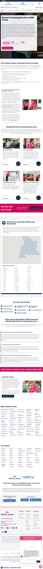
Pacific (16, 284)
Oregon (28, 459)
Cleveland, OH (4, 433)
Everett (29, 271)
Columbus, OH (13, 411)
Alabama (3, 448)
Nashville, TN (21, 428)
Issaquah (4, 276)
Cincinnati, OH (4, 431)
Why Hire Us (28, 514)
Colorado (3, 457)
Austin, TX (3, 416)
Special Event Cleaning (34, 306)
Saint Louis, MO (30, 431)
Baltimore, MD (4, 418)
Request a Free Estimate (36, 208)
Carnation (4, 270)
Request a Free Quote (7, 48)
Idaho (11, 453)
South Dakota (38, 448)
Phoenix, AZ (29, 419)
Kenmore (16, 276)
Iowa (11, 459)
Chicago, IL (3, 428)
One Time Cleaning (28, 149)
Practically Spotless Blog (36, 515)
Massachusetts (21, 450)
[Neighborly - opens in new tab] (28, 478)
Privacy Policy (12, 553)
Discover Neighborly (8, 500)
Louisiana (12, 466)
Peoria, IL (29, 417)
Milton (4, 282)
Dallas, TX (12, 413)
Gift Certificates (36, 528)
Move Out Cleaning (21, 312)
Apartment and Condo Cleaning (31, 182)
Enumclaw (16, 271)
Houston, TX (12, 422)
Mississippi (20, 457)
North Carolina (30, 453)
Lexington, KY (21, 409)
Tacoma (4, 290)
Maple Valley (17, 279)
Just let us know (15, 81)
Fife (28, 273)
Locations (10, 10)
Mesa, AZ (20, 419)
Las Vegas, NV (13, 435)
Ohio (28, 455)
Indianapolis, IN (13, 424)
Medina (4, 281)
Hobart (29, 274)
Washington (17, 10)
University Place (17, 290)
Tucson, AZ (37, 429)
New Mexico (29, 448)
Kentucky (12, 464)
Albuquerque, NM (5, 409)
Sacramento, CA (30, 428)
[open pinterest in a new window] (16, 528)
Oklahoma (29, 457)
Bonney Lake (5, 268)
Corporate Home (35, 525)
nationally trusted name (7, 105)
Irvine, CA (12, 427)
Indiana (11, 457)
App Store (25, 499)
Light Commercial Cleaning (9, 182)
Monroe (16, 282)
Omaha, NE (29, 413)
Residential (21, 514)
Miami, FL (20, 422)
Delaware (3, 462)
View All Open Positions (8, 396)
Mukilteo (4, 284)
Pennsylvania (29, 462)
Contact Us (28, 518)
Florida (11, 448)
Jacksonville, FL (13, 429)
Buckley (29, 268)
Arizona (3, 450)
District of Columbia (3, 465)
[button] (18, 7)
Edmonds (4, 271)
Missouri (20, 459)
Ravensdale (17, 285)
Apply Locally (27, 521)
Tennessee (37, 450)
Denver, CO (12, 415)
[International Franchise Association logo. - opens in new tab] (3, 532)
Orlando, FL (29, 415)
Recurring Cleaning (7, 149)
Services (21, 511)
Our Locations (36, 520)
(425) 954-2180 (7, 518)
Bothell (16, 268)
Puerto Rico (29, 464)
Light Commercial (21, 517)
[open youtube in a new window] (8, 528)
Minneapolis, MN (21, 426)
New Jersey (20, 466)
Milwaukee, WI (21, 424)
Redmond (29, 285)
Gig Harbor (16, 274)
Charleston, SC (4, 424)
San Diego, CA (38, 416)
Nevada (19, 464)
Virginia (36, 457)
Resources (36, 511)
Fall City (4, 273)
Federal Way (17, 273)
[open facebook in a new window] (2, 528)
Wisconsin (37, 462)
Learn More (5, 164)
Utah (36, 455)
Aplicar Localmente (28, 525)
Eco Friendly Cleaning (36, 310)
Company (28, 511)
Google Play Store (36, 499)
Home (4, 10)
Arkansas (3, 453)
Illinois (11, 455)
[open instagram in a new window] (10, 528)
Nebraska (20, 462)
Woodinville (29, 290)
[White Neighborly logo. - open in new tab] (3, 1)
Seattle (29, 287)
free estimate (13, 120)
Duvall (29, 270)
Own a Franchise (28, 529)
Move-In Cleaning (21, 310)
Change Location (39, 7)
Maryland (20, 448)
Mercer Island (17, 281)
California (3, 455)
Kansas (11, 462)
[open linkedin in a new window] (13, 528)
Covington (16, 270)
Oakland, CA (20, 434)
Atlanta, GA (3, 414)
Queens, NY (29, 424)
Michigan (20, 453)
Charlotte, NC (4, 426)
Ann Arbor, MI (4, 411)
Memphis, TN (21, 417)
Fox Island (4, 274)
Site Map (35, 522)
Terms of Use (6, 553)
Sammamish (17, 287)
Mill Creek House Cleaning (27, 10)
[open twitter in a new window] (5, 528)
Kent (28, 276)
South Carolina (30, 466)
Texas (36, 453)
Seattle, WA (37, 424)
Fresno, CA (12, 420)
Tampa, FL (37, 427)
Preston (29, 284)
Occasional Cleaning (8, 311)
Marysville (29, 279)
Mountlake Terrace (31, 282)
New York (29, 450)
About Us (28, 516)
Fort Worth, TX (13, 418)
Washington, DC (38, 435)
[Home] (1, 10)
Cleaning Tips (36, 517)
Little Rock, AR (21, 411)
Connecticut (3, 459)
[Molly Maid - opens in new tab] (15, 477)
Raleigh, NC (29, 426)
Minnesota (20, 455)
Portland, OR (29, 422)
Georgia (11, 450)
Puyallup (4, 285)
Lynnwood (5, 279)
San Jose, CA (38, 422)
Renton (4, 287)
